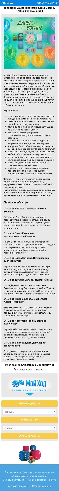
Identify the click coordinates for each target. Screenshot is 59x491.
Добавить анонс (47, 3)
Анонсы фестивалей (13, 479)
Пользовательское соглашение (38, 471)
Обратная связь (20, 475)
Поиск (5, 2)
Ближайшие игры (38, 475)
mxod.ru (13, 486)
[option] (29, 43)
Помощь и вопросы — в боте (41, 479)
